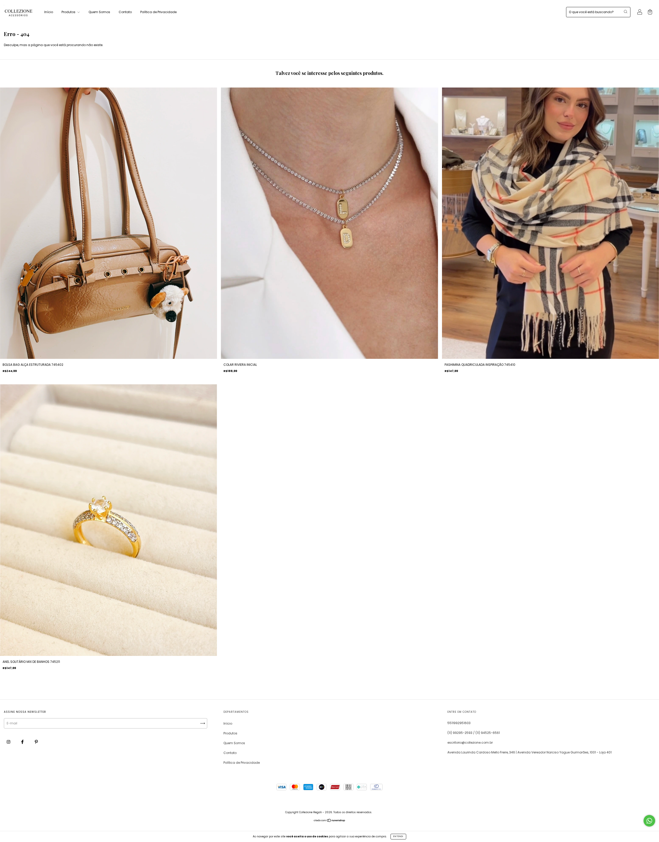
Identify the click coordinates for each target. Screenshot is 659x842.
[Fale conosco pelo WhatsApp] (649, 821)
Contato (125, 12)
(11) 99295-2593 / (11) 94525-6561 (473, 733)
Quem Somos (99, 12)
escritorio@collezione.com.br (470, 742)
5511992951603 (459, 723)
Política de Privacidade (158, 12)
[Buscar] (625, 11)
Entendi (398, 836)
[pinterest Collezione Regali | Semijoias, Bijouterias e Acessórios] (36, 742)
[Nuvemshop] (330, 821)
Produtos (69, 12)
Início (48, 12)
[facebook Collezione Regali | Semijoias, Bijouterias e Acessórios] (23, 742)
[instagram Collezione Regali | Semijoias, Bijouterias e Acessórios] (9, 742)
